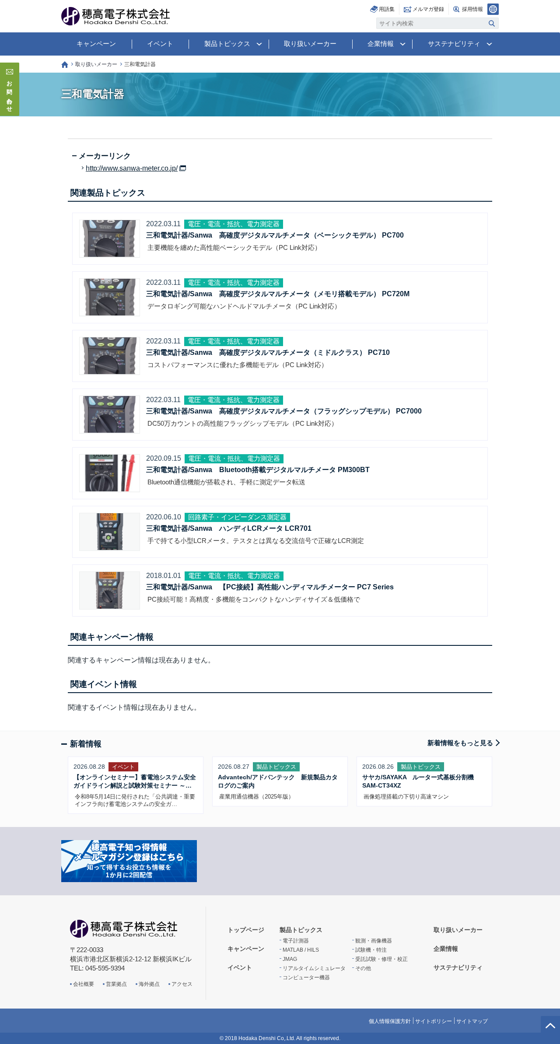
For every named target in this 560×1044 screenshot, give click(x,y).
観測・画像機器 (373, 941)
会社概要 (83, 984)
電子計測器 (296, 941)
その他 (363, 968)
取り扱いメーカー (310, 43)
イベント (160, 43)
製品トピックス (227, 43)
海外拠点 (149, 984)
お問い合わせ (10, 93)
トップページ (64, 64)
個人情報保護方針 (390, 1021)
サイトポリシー (433, 1021)
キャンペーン (96, 43)
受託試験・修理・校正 (381, 959)
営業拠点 (116, 984)
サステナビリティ (454, 43)
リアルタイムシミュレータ (314, 968)
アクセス (182, 984)
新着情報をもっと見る (460, 742)
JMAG (290, 959)
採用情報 (472, 9)
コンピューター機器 (306, 977)
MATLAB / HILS (301, 950)
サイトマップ (472, 1021)
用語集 (387, 9)
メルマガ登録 (428, 9)
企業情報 (381, 43)
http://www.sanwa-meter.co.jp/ (132, 168)
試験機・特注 (371, 950)
